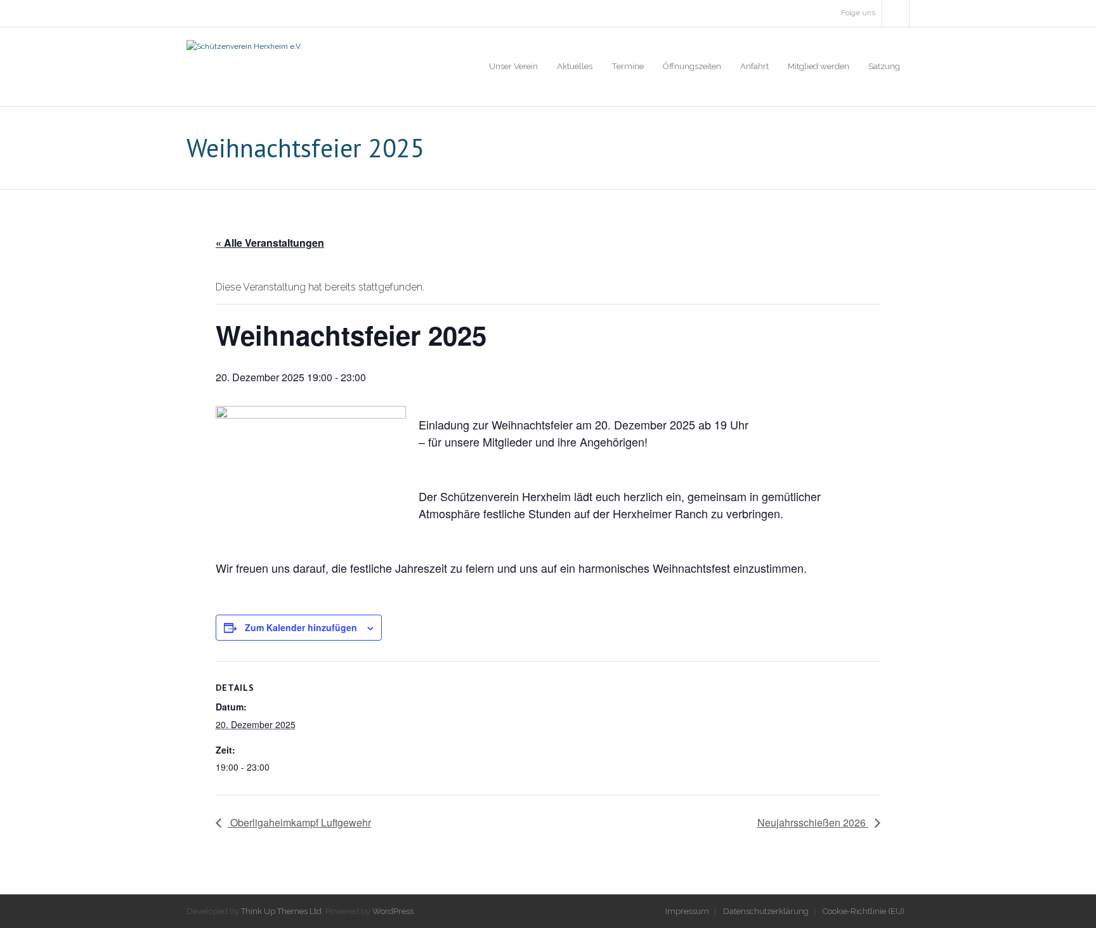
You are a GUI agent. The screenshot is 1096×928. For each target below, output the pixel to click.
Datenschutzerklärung (766, 911)
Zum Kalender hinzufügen (301, 627)
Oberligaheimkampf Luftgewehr (299, 822)
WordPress (393, 911)
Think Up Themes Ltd (281, 911)
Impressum (687, 911)
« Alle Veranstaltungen (270, 242)
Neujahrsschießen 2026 (812, 822)
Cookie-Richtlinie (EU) (863, 911)
